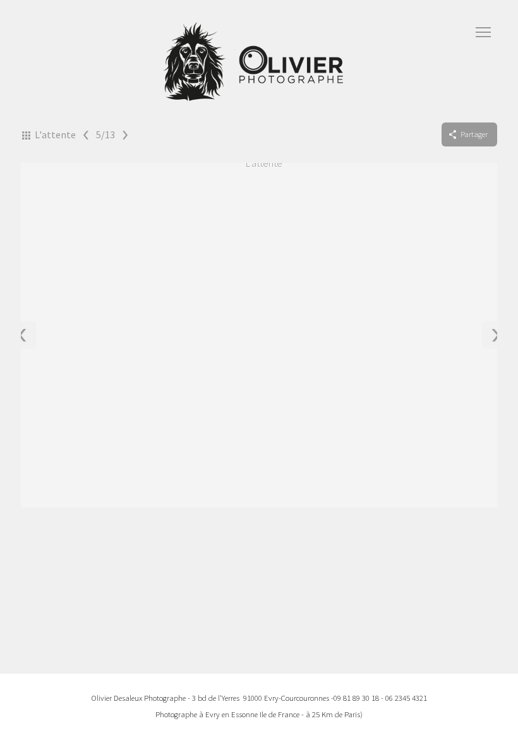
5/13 (105, 134)
